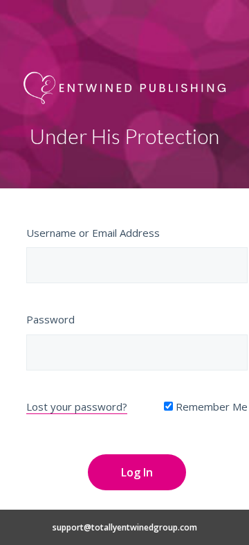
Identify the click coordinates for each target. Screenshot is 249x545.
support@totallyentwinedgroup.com (125, 527)
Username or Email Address (93, 233)
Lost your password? (76, 406)
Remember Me (210, 406)
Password (50, 319)
